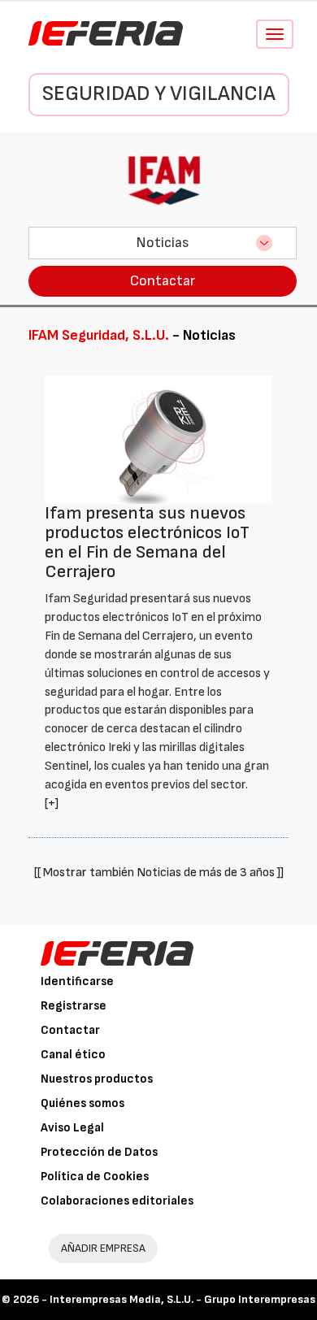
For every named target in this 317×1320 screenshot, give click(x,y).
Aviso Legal (72, 1127)
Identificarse (77, 981)
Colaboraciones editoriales (117, 1201)
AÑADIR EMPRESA (103, 1248)
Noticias (162, 242)
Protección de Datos (99, 1152)
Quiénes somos (82, 1103)
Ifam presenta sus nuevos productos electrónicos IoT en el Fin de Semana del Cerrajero (147, 543)
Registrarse (73, 1006)
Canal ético (73, 1054)
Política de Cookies (95, 1176)
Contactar (162, 280)
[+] (52, 803)
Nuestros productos (97, 1079)
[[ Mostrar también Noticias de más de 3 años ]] (159, 872)
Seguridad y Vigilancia (159, 93)
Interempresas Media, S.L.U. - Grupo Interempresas (182, 1299)
